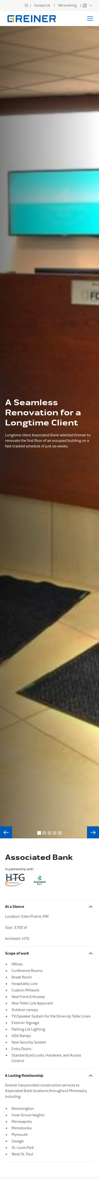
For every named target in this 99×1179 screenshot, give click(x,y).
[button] (88, 5)
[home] (30, 18)
